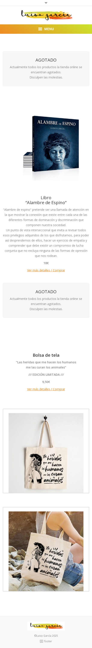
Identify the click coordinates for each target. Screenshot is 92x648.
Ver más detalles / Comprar (46, 270)
